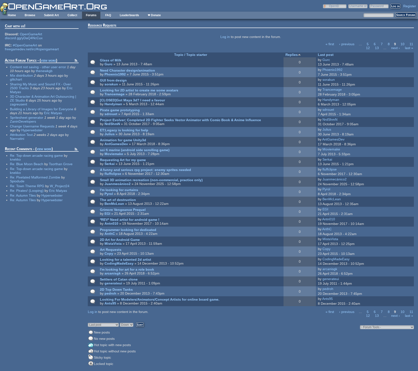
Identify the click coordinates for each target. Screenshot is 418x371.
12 (368, 48)
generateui (113, 283)
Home (12, 15)
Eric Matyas (53, 113)
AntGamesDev (116, 144)
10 (402, 44)
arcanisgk (112, 273)
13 (377, 48)
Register (409, 6)
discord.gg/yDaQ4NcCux (24, 38)
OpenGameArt (31, 34)
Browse (30, 15)
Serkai (109, 164)
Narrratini (17, 139)
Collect (72, 15)
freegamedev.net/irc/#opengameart (32, 49)
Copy (108, 253)
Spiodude (17, 181)
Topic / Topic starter (190, 55)
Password (377, 5)
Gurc (108, 64)
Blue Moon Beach (29, 164)
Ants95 (110, 303)
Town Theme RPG (30, 186)
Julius (109, 134)
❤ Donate (154, 15)
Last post (326, 55)
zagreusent (18, 104)
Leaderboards (129, 15)
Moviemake (113, 154)
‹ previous (346, 44)
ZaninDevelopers (23, 121)
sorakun (111, 84)
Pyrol (108, 194)
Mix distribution (21, 75)
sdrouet (110, 114)
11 (411, 44)
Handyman (113, 104)
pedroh (110, 293)
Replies (291, 55)
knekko (15, 159)
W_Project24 (59, 186)
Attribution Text (21, 135)
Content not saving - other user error (38, 67)
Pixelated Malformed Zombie (38, 177)
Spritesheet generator (26, 117)
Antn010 (111, 223)
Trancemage (114, 94)
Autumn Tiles (26, 195)
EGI (107, 213)
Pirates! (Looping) (30, 191)
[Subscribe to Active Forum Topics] (76, 61)
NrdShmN (112, 124)
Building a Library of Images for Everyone (41, 109)
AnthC (109, 234)
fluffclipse (112, 174)
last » (409, 48)
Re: (13, 155)
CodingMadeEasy (119, 263)
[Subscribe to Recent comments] (76, 150)
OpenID (334, 5)
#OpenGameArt (25, 45)
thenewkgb (44, 71)
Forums (91, 15)
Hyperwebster (32, 130)
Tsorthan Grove (61, 164)
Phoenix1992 (115, 74)
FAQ (108, 15)
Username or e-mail (358, 5)
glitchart (16, 79)
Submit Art (51, 15)
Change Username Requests (32, 126)
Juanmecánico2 (117, 184)
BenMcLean (114, 204)
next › (395, 48)
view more (48, 60)
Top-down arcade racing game (39, 155)
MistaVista (113, 243)
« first (330, 44)
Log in (225, 37)
